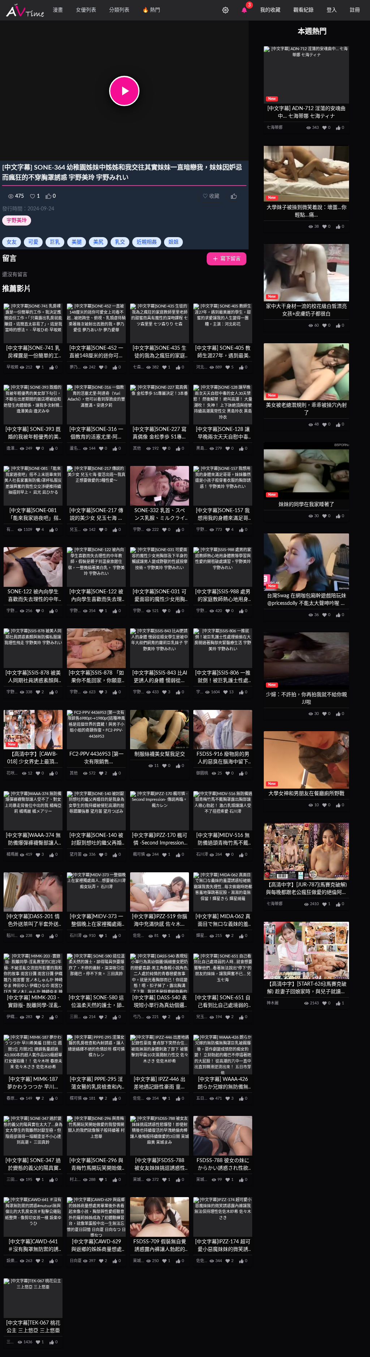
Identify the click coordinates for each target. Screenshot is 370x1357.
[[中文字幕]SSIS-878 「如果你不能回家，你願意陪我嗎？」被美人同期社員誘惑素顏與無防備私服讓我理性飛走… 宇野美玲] (96, 648)
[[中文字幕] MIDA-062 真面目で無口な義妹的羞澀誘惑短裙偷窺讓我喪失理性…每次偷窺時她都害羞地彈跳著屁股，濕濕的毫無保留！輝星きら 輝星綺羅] (222, 892)
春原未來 (14, 1098)
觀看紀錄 (303, 10)
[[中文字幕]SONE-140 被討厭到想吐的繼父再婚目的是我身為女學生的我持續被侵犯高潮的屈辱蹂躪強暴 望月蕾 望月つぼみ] (96, 811)
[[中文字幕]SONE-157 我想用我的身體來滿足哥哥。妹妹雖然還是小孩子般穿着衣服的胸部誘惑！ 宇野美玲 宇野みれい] (222, 486)
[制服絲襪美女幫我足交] (159, 730)
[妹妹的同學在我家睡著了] (306, 470)
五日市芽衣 (206, 1098)
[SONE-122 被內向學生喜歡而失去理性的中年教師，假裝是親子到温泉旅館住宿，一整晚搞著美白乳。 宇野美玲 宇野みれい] (33, 567)
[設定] (225, 10)
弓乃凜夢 (141, 1017)
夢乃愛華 (78, 367)
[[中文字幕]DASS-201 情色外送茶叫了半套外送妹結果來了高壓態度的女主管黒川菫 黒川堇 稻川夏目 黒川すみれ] (33, 892)
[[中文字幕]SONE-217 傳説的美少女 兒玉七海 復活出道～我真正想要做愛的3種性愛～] (96, 486)
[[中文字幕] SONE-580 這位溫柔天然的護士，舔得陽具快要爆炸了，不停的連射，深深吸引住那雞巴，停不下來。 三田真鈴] (96, 973)
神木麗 (273, 1003)
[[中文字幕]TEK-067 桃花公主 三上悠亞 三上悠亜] (33, 1298)
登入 (332, 10)
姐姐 (173, 242)
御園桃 (202, 773)
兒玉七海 (78, 530)
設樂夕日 (14, 1261)
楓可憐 (139, 854)
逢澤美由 (14, 448)
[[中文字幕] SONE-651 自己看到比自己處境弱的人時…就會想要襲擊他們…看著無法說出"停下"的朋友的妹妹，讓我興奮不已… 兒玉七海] (222, 973)
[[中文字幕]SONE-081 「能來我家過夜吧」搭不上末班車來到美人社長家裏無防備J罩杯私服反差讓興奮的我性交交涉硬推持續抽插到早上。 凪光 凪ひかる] (33, 486)
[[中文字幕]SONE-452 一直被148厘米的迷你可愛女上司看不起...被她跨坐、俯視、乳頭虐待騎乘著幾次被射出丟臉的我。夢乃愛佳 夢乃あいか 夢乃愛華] (96, 323)
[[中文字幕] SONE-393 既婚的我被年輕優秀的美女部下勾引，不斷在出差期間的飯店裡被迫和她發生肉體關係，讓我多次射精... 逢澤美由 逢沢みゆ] (33, 404)
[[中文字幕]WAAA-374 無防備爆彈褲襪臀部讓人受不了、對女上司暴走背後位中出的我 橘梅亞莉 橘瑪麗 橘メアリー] (33, 811)
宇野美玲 (17, 220)
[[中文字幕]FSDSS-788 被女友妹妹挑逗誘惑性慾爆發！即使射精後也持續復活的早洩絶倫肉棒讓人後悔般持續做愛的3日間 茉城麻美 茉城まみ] (159, 1136)
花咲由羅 (14, 773)
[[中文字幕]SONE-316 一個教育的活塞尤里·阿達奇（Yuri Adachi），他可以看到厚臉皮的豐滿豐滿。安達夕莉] (96, 404)
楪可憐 (76, 1098)
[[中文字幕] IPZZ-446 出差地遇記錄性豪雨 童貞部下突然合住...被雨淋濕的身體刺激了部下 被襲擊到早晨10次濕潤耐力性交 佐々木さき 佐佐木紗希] (159, 1054)
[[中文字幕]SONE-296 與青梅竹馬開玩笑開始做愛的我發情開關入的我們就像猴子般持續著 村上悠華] (96, 1136)
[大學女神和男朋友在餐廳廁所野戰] (306, 760)
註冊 (355, 10)
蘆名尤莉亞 (80, 448)
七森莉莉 (141, 367)
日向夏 (76, 1261)
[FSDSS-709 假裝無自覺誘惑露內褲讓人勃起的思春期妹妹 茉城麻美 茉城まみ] (159, 1217)
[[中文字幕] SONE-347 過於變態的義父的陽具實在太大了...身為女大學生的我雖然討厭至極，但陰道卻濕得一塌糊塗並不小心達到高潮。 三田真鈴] (33, 1136)
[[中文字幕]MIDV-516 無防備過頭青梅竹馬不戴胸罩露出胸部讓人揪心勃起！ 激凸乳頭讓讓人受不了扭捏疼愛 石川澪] (222, 811)
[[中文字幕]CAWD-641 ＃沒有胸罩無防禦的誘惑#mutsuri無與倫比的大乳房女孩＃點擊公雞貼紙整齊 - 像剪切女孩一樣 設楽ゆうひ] (33, 1217)
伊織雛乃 (14, 1017)
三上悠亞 (14, 1342)
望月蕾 (76, 854)
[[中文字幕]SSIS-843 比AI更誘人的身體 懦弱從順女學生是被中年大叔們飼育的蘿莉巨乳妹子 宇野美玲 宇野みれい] (159, 648)
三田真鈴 (78, 1017)
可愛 (33, 242)
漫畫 (58, 10)
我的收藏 (270, 10)
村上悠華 (78, 1180)
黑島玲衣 (204, 448)
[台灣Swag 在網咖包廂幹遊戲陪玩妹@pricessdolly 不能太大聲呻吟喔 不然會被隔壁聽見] (306, 562)
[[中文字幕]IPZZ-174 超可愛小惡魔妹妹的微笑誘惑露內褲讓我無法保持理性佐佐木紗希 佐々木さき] (222, 1217)
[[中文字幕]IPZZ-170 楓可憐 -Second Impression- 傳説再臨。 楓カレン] (159, 811)
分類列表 (119, 10)
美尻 (98, 242)
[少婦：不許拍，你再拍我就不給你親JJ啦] (306, 661)
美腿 (77, 242)
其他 (137, 448)
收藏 (211, 196)
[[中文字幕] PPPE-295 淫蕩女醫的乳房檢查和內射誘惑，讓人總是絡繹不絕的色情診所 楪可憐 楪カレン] (96, 1054)
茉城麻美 (141, 1180)
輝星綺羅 (204, 936)
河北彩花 (204, 367)
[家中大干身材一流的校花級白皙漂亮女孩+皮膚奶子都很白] (306, 272)
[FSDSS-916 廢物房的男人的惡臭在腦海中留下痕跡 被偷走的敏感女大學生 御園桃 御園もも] (222, 730)
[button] (124, 91)
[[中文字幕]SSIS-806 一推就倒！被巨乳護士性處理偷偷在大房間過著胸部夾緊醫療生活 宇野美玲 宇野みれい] (222, 648)
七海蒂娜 (275, 128)
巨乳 (55, 242)
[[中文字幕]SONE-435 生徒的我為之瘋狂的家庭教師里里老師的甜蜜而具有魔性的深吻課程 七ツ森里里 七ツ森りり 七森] (159, 323)
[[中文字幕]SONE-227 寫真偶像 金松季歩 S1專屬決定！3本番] (159, 404)
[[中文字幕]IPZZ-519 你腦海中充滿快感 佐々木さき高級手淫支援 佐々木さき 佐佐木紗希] (159, 892)
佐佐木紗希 (143, 936)
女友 (12, 242)
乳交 (120, 242)
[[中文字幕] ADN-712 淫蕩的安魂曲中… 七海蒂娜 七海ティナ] (306, 75)
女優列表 (86, 10)
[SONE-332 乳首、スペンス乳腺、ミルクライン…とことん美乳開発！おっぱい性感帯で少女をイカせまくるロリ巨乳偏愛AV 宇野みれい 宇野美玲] (159, 486)
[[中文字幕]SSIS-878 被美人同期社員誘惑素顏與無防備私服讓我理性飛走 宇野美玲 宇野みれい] (33, 648)
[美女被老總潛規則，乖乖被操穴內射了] (306, 372)
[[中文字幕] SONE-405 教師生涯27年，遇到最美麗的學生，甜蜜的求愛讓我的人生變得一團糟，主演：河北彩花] (222, 323)
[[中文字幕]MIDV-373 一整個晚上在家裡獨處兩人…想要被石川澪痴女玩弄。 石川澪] (96, 892)
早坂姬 (12, 367)
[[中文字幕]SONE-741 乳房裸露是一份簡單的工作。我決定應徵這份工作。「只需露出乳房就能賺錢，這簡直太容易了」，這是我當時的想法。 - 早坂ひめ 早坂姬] (33, 323)
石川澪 (202, 854)
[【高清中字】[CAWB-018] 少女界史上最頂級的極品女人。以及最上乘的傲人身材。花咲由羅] (33, 730)
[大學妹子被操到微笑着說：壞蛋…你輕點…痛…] (306, 173)
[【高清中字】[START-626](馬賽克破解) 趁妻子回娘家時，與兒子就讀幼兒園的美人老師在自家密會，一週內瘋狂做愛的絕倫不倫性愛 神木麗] (306, 950)
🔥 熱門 (151, 10)
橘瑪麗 (12, 854)
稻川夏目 (14, 936)
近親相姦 (147, 242)
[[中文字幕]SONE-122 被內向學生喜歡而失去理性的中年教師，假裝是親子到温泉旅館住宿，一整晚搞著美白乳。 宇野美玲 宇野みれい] (96, 567)
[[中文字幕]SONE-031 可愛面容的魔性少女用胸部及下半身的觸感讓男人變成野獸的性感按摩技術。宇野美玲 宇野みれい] (159, 567)
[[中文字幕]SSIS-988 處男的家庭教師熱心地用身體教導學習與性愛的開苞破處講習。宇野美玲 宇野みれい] (222, 567)
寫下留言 (230, 258)
